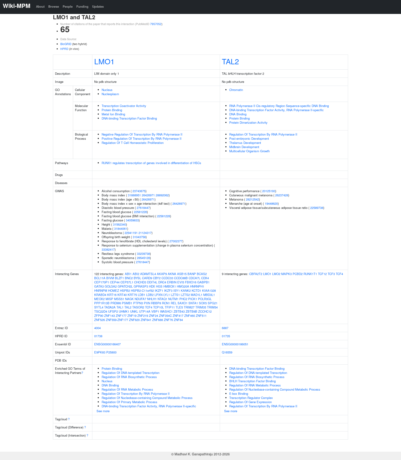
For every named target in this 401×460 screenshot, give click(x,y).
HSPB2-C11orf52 (142, 290)
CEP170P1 (101, 282)
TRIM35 (200, 307)
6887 (225, 328)
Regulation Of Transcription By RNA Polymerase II (263, 134)
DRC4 (162, 282)
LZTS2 (185, 294)
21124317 (145, 232)
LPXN (158, 294)
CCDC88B (181, 278)
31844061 (120, 228)
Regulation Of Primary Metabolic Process (129, 402)
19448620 (271, 203)
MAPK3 (286, 274)
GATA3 (99, 286)
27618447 (143, 207)
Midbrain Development (244, 147)
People (68, 6)
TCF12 (322, 274)
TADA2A (110, 307)
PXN (147, 303)
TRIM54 (212, 307)
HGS (159, 286)
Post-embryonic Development (249, 138)
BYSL (137, 278)
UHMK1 (124, 311)
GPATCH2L (125, 286)
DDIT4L (152, 282)
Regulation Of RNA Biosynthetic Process (129, 377)
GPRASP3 (141, 286)
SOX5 (203, 303)
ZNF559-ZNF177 (117, 319)
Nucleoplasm (110, 94)
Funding (82, 6)
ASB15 (182, 274)
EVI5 (180, 282)
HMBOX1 (169, 286)
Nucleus (107, 89)
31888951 (134, 195)
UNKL (134, 311)
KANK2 (186, 290)
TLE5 (179, 307)
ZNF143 (109, 315)
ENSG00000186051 (235, 344)
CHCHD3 (140, 282)
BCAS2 (202, 274)
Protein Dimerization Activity (248, 122)
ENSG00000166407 (107, 344)
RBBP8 (156, 303)
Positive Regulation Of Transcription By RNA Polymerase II (141, 138)
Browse (53, 6)
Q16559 (227, 352)
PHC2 (183, 299)
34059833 (132, 220)
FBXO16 (190, 282)
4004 (97, 328)
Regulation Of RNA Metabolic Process (127, 389)
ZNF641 (146, 319)
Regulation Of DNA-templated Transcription (130, 372)
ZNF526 (99, 319)
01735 (226, 336)
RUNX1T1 (310, 274)
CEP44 (115, 282)
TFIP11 (170, 307)
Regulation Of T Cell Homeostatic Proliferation (133, 142)
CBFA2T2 (255, 274)
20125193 (268, 191)
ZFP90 (98, 315)
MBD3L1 (209, 294)
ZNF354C (165, 315)
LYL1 (166, 294)
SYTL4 (98, 307)
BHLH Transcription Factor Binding (252, 381)
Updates (98, 6)
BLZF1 (119, 278)
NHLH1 (152, 299)
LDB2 (150, 294)
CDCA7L (194, 278)
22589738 (316, 207)
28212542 (252, 199)
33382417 (108, 249)
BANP (192, 274)
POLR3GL (205, 299)
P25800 (111, 352)
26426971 (148, 195)
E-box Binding (238, 393)
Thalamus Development (245, 142)
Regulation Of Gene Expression (250, 402)
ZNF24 (153, 315)
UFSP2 (113, 311)
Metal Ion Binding (113, 114)
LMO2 (276, 274)
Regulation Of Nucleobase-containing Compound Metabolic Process (147, 397)
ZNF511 (201, 315)
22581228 (140, 212)
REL (174, 303)
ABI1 (128, 274)
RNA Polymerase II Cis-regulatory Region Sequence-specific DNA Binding (279, 106)
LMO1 (104, 61)
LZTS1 (175, 294)
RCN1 (166, 303)
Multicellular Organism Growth (249, 151)
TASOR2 (138, 307)
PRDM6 (115, 303)
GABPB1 (203, 282)
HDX (152, 286)
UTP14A (144, 311)
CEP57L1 (126, 282)
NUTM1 (173, 299)
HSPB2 (125, 290)
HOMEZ (113, 290)
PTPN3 (138, 303)
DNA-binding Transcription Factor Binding (129, 118)
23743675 (139, 191)
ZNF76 (168, 319)
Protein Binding (112, 110)
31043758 (139, 237)
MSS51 (119, 299)
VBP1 (155, 311)
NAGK (129, 299)
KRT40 (122, 294)
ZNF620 (134, 319)
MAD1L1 (196, 294)
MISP (109, 299)
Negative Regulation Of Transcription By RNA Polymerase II (142, 134)
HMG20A (183, 286)
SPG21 (212, 303)
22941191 (131, 232)
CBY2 (157, 278)
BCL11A (99, 278)
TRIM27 (189, 307)
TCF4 (148, 307)
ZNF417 (178, 315)
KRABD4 (100, 294)
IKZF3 (168, 290)
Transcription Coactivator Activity (124, 106)
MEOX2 (99, 299)
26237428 (281, 195)
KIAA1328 (209, 290)
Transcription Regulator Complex (251, 397)
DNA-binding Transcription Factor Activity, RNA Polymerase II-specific (276, 110)
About (40, 6)
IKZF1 (159, 290)
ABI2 (136, 274)
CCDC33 (167, 278)
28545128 (143, 258)
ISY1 (176, 290)
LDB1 (141, 294)
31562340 (119, 224)
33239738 (143, 253)
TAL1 (119, 307)
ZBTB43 (179, 311)
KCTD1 (196, 290)
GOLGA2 (111, 286)
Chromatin (236, 89)
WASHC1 (166, 311)
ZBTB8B (191, 311)
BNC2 (129, 278)
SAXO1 (183, 303)
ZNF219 (142, 315)
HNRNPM (100, 290)
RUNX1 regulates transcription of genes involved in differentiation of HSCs (151, 163)
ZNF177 (121, 315)
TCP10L (158, 307)
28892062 (162, 195)
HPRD (64, 49)
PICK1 (192, 299)
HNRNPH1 (197, 286)
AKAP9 (162, 274)
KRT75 (132, 294)
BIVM (110, 278)
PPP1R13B (102, 303)
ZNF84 (178, 319)
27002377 (175, 241)
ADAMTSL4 (148, 274)
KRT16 (111, 294)
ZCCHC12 (205, 311)
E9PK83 (99, 352)
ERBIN (171, 282)
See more (103, 411)
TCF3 (331, 274)
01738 (98, 336)
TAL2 (230, 61)
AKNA (172, 274)
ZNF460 (189, 315)
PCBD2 (298, 274)
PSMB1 (127, 303)
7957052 (156, 24)
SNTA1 (193, 303)
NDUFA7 (140, 299)
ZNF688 (157, 319)
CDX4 (205, 278)
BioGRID (65, 44)
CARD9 (147, 278)
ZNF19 (131, 315)
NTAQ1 (162, 299)
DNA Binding (237, 114)
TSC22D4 (100, 311)
